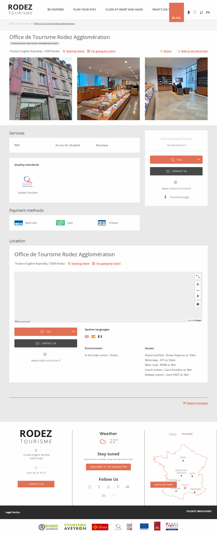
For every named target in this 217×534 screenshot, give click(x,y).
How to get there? (163, 484)
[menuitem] (55, 9)
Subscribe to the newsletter (108, 466)
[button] (201, 13)
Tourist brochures (199, 511)
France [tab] (172, 433)
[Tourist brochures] (181, 511)
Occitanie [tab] (187, 433)
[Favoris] (196, 12)
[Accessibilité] (189, 12)
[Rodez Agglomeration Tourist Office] (36, 437)
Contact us (36, 484)
